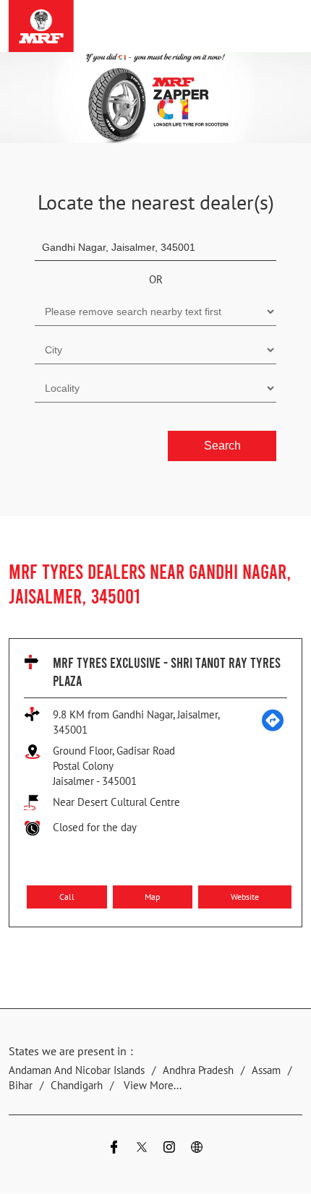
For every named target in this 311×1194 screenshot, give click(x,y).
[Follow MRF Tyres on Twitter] (142, 1149)
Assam (266, 1071)
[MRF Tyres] (41, 26)
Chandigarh (77, 1086)
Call (66, 895)
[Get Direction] (272, 728)
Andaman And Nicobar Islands (77, 1071)
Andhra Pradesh (198, 1071)
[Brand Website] (196, 1149)
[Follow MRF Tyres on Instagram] (169, 1149)
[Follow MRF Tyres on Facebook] (114, 1149)
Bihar (21, 1086)
